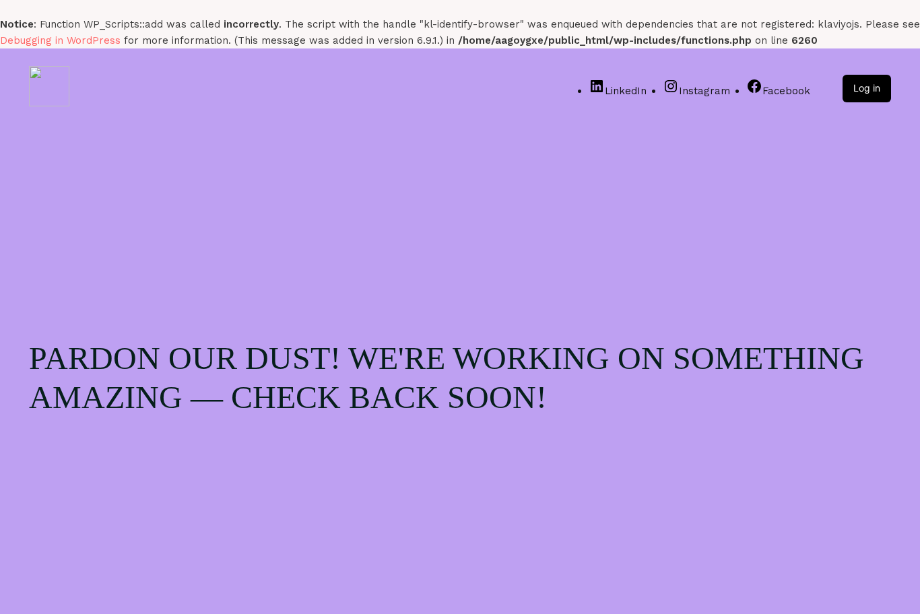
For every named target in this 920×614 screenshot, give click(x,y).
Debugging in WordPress (60, 40)
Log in (866, 88)
